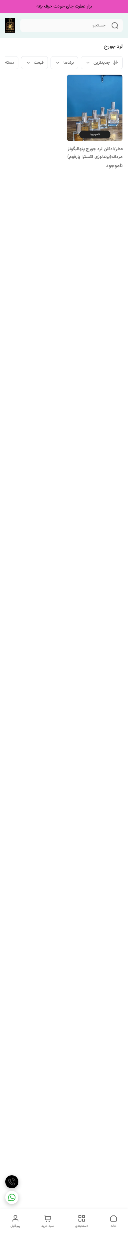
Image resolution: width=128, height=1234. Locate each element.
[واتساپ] (11, 1197)
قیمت (39, 62)
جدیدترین (102, 62)
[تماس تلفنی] (11, 1181)
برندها (68, 62)
